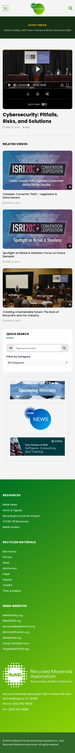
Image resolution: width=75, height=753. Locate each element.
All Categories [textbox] (16, 362)
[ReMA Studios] (37, 8)
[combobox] (37, 363)
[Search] (70, 8)
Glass (6, 563)
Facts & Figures (12, 510)
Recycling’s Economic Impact (21, 516)
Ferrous (7, 557)
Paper (6, 574)
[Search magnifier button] (64, 348)
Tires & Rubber (12, 591)
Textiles (7, 585)
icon (37, 169)
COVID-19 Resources (16, 521)
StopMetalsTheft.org (16, 649)
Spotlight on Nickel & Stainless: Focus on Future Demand (34, 254)
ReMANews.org (12, 638)
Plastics (7, 580)
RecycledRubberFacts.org (19, 626)
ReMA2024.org (12, 621)
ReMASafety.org (13, 615)
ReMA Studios (11, 527)
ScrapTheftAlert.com (16, 643)
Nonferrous (10, 568)
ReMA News (10, 504)
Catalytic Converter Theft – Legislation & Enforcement (30, 195)
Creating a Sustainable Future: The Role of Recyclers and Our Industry (31, 313)
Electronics (10, 551)
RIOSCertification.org (16, 632)
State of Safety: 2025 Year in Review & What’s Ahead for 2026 (37, 30)
